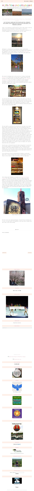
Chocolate (16, 18)
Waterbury (4, 77)
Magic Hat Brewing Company (14, 19)
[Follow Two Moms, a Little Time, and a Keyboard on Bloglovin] (17, 444)
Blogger (19, 354)
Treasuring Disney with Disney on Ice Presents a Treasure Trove (17, 307)
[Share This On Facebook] (15, 229)
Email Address (13, 472)
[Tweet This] (17, 229)
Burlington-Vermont (9, 18)
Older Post (29, 252)
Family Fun (21, 18)
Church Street (26, 51)
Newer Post (4, 252)
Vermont (17, 20)
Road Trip (23, 19)
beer (4, 18)
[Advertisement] (17, 261)
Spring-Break (28, 19)
